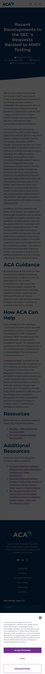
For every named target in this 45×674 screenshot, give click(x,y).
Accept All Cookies (22, 650)
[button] (40, 618)
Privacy (27, 669)
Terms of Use (18, 669)
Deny (22, 658)
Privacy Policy (21, 635)
